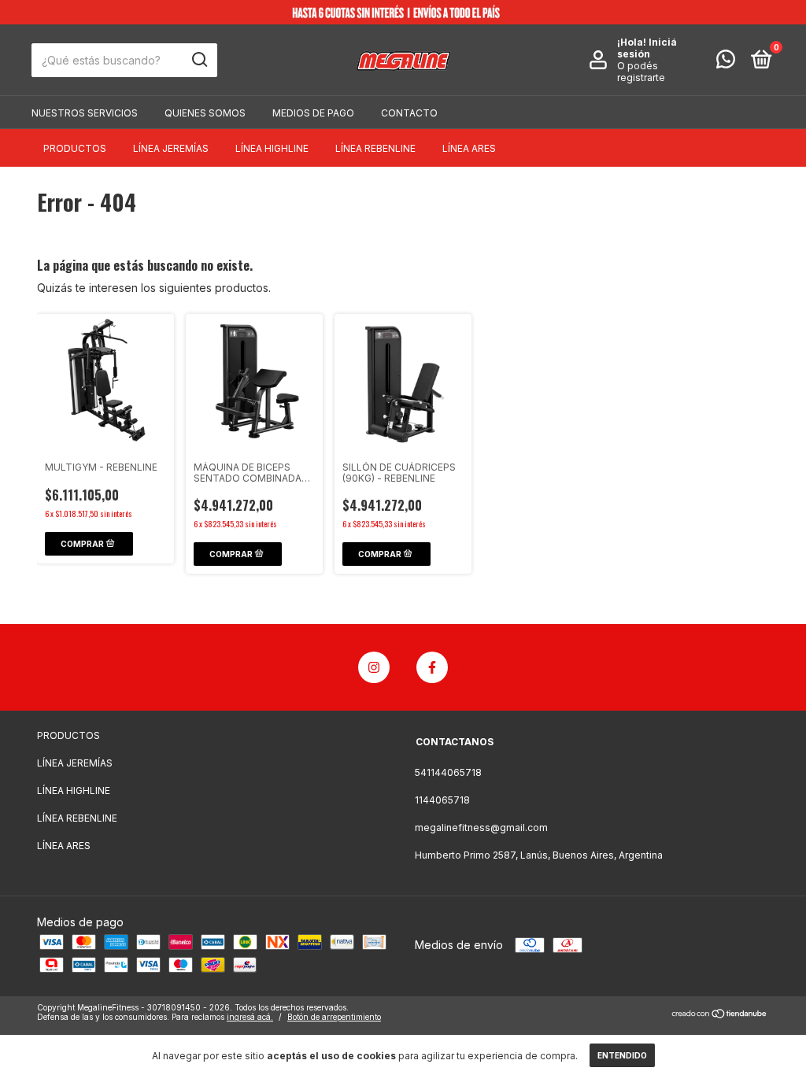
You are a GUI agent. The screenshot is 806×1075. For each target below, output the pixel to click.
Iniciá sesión (647, 48)
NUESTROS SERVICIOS (84, 113)
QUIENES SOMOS (205, 113)
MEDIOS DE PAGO (313, 113)
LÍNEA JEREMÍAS (171, 148)
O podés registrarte (641, 71)
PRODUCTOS (74, 148)
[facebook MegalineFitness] (432, 667)
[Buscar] (199, 60)
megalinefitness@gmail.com (481, 827)
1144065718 (442, 800)
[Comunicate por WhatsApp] (725, 62)
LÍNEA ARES (469, 148)
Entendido (622, 1055)
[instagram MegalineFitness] (374, 667)
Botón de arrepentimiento (334, 1016)
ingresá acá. (250, 1016)
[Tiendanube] (720, 1014)
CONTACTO (409, 113)
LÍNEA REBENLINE (375, 148)
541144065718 (448, 772)
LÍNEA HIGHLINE (272, 148)
